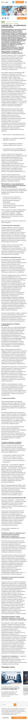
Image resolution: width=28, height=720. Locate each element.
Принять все (19, 717)
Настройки (5, 717)
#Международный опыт (7, 23)
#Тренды (16, 23)
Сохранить (23, 18)
